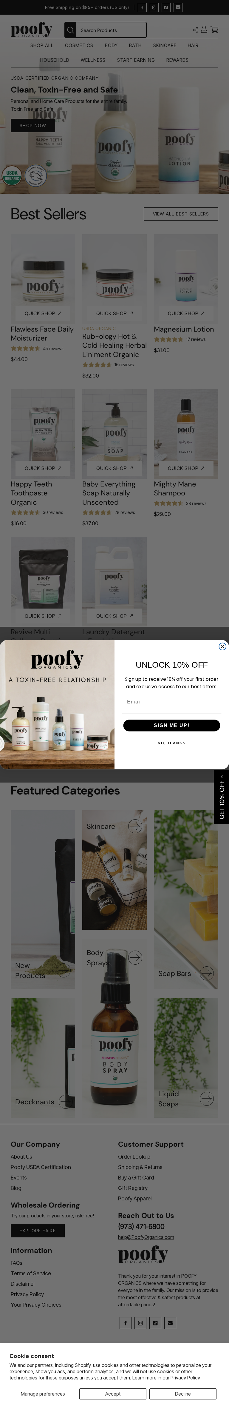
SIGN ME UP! (171, 725)
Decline (183, 1394)
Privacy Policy (185, 1378)
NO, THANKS (172, 743)
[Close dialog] (222, 646)
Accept (112, 1394)
